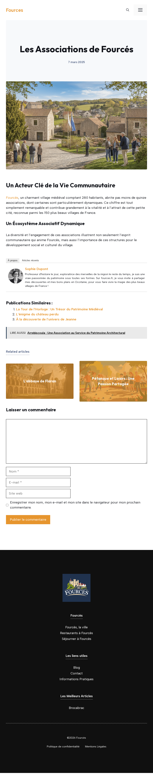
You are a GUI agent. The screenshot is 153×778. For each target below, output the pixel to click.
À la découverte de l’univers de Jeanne (46, 319)
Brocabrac (76, 708)
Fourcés (12, 198)
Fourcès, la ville (76, 627)
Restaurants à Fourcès (76, 633)
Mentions (91, 746)
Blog (76, 667)
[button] (128, 10)
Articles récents (30, 260)
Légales (101, 746)
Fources (14, 10)
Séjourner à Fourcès (76, 639)
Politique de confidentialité (63, 746)
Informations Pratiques (76, 679)
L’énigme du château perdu (37, 314)
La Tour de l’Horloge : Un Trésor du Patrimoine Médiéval (59, 309)
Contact (77, 673)
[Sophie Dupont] (15, 282)
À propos (13, 260)
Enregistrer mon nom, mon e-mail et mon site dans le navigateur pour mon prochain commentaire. (75, 504)
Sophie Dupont (36, 269)
